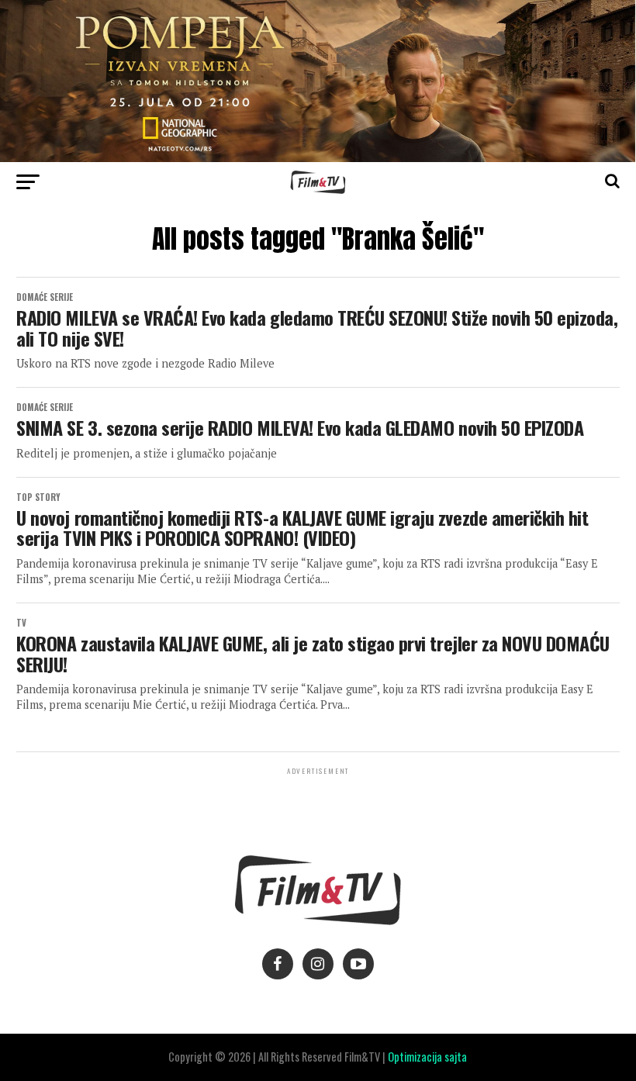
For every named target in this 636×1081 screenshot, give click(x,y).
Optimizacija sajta (427, 1056)
